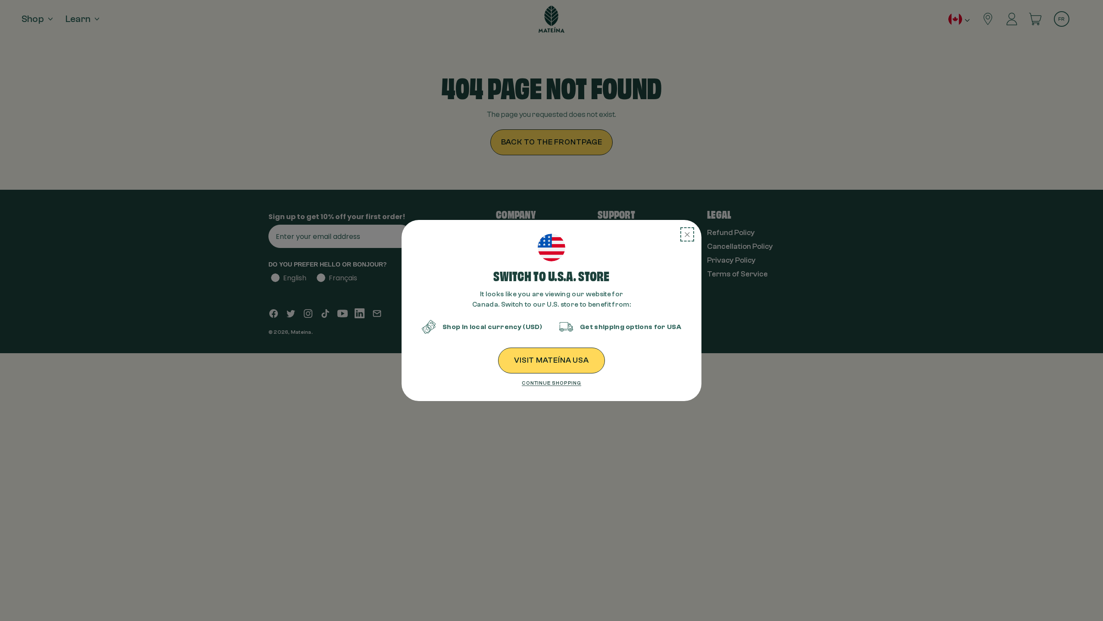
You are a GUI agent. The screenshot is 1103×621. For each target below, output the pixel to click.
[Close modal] (687, 234)
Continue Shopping (551, 383)
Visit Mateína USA (551, 360)
